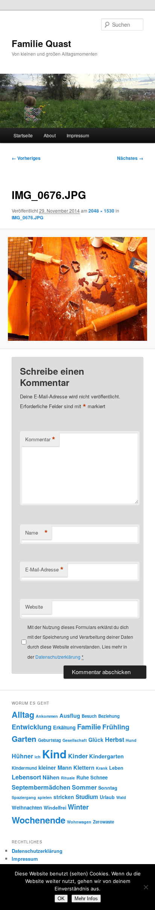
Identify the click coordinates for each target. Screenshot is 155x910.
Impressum (78, 135)
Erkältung (64, 727)
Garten (24, 738)
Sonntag (107, 787)
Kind (54, 754)
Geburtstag (49, 740)
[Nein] (145, 887)
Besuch (89, 716)
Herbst (114, 739)
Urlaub (107, 797)
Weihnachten (27, 807)
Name (36, 533)
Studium (87, 797)
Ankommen (47, 716)
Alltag (23, 714)
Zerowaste (103, 822)
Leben (116, 767)
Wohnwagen (79, 822)
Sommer (84, 787)
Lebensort (26, 777)
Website (34, 606)
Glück (95, 739)
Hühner (22, 756)
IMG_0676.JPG (27, 217)
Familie (89, 727)
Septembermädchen (41, 787)
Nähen (51, 777)
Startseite (23, 135)
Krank (102, 768)
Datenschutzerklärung (58, 656)
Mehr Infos (86, 898)
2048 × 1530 (101, 210)
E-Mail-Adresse (44, 570)
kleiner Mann (55, 767)
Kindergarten (106, 756)
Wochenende (38, 820)
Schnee (99, 777)
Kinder (78, 756)
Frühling (115, 726)
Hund (131, 740)
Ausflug (69, 715)
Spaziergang (24, 797)
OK (61, 898)
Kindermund (24, 768)
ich (38, 757)
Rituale (68, 778)
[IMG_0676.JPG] (77, 289)
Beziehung (109, 716)
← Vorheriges (26, 158)
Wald (121, 797)
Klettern (83, 767)
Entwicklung (32, 726)
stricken (63, 797)
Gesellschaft (74, 740)
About (50, 135)
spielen (45, 797)
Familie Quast (41, 43)
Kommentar (40, 439)
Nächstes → (130, 158)
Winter (78, 807)
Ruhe (82, 777)
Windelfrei (55, 807)
